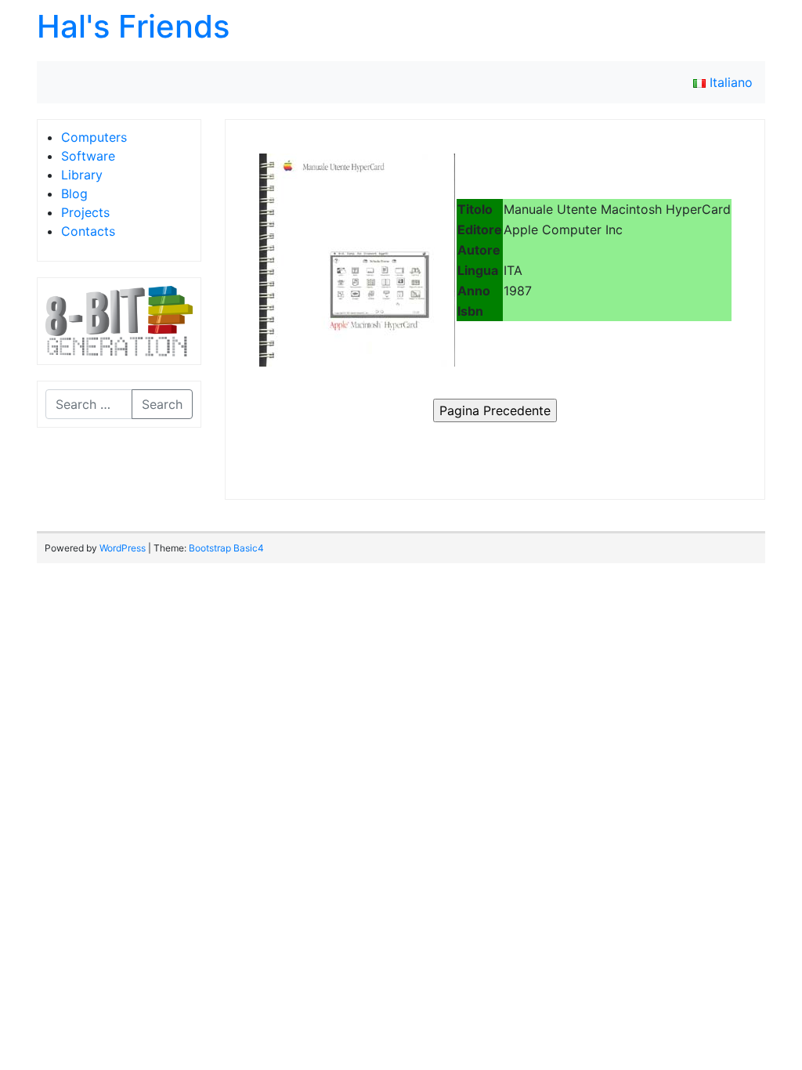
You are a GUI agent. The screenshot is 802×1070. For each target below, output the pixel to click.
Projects (85, 212)
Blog (74, 193)
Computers (94, 137)
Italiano (729, 82)
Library (82, 175)
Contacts (88, 231)
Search (162, 404)
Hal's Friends (133, 26)
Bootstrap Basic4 (226, 548)
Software (88, 156)
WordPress (122, 548)
